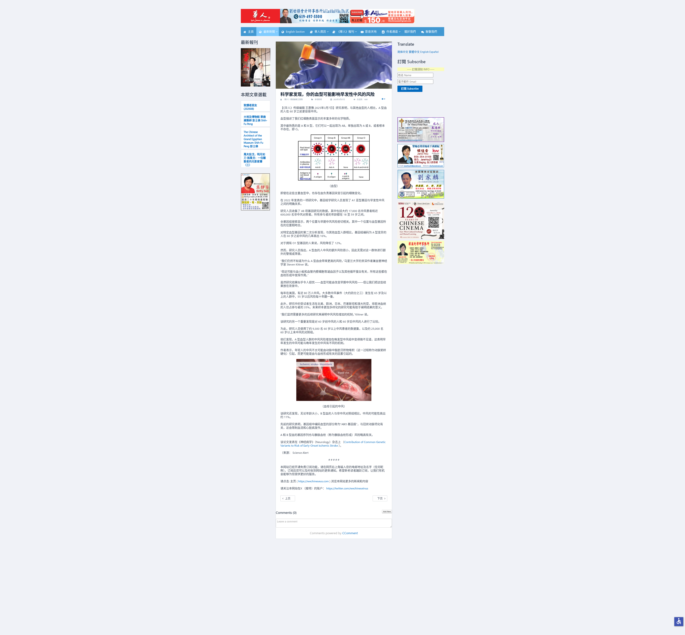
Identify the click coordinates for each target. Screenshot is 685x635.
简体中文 (402, 52)
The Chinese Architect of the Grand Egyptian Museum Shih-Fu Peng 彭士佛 (253, 139)
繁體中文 (414, 52)
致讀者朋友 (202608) (250, 106)
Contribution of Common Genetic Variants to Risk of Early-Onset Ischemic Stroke (332, 443)
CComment (350, 533)
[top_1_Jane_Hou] (420, 156)
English (424, 52)
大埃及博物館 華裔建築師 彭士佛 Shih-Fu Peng (255, 120)
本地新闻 (318, 99)
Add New (387, 511)
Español (434, 52)
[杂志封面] (255, 67)
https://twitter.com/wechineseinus (347, 488)
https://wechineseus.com (313, 481)
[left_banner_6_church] (420, 129)
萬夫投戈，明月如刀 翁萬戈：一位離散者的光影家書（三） (255, 159)
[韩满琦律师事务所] (420, 252)
